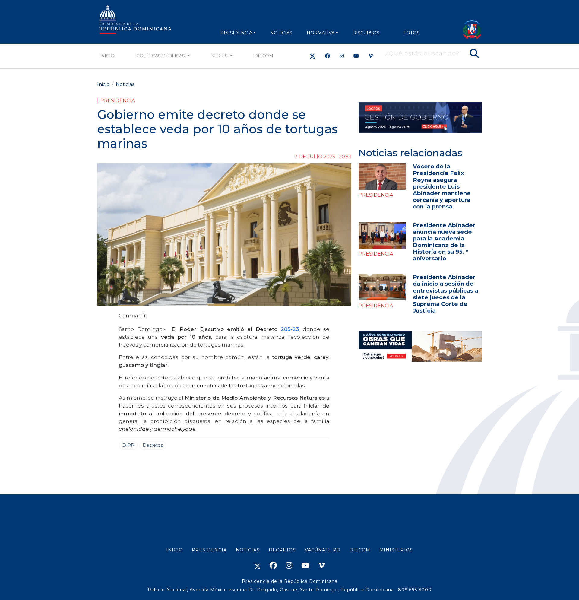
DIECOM (263, 56)
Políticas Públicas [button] (161, 56)
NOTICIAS (281, 33)
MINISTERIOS (396, 550)
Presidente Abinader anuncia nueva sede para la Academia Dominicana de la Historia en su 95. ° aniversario (444, 242)
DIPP (128, 445)
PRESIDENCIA (236, 33)
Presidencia (117, 100)
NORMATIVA (320, 33)
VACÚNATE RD (322, 550)
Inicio (107, 56)
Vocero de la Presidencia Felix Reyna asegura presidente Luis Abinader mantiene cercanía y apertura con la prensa (442, 186)
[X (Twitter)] (312, 56)
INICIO (174, 550)
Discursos (366, 33)
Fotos (411, 33)
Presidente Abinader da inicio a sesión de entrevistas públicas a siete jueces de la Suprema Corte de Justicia (445, 294)
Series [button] (220, 56)
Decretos (153, 445)
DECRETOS (282, 550)
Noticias (125, 84)
